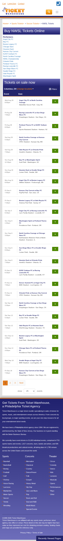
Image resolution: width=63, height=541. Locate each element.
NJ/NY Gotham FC (10, 54)
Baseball (6, 461)
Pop (27, 494)
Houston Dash (8, 49)
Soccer (6, 498)
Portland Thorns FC (10, 64)
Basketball (7, 465)
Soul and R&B (31, 502)
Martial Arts (7, 491)
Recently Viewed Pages (49, 538)
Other (52, 494)
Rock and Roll (31, 498)
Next (21, 383)
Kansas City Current (10, 51)
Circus (52, 461)
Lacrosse (6, 487)
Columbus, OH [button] (18, 89)
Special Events (31, 509)
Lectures (53, 476)
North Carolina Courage (12, 56)
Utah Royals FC (9, 73)
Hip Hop (29, 487)
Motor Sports (8, 494)
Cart (4, 4)
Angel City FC (8, 39)
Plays (52, 491)
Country (29, 469)
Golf (4, 476)
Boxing (5, 469)
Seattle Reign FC (9, 71)
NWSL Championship (11, 59)
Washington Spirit (9, 76)
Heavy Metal (30, 483)
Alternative (30, 461)
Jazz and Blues (32, 491)
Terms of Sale (37, 533)
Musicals (53, 480)
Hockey (6, 480)
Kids (51, 472)
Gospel (28, 480)
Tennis (5, 502)
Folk (27, 476)
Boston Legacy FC (10, 44)
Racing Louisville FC (10, 66)
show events (30, 391)
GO (6, 18)
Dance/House (31, 472)
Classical (29, 465)
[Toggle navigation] (57, 12)
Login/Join (11, 4)
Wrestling (6, 505)
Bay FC (6, 42)
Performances (55, 487)
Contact (21, 4)
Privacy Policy (25, 533)
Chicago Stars (8, 47)
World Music (30, 505)
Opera (52, 483)
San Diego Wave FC (10, 68)
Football (6, 472)
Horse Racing (8, 483)
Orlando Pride (8, 61)
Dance (52, 469)
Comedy (53, 465)
